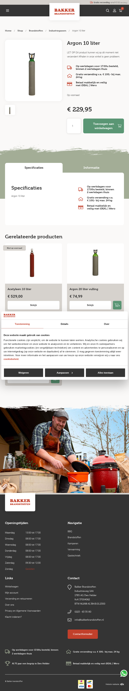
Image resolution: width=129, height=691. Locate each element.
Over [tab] (106, 324)
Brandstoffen (36, 30)
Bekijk (33, 305)
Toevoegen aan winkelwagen (103, 126)
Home (8, 30)
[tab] (34, 168)
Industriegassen (57, 30)
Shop (20, 30)
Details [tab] (64, 324)
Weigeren (23, 372)
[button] (7, 10)
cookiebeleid (11, 359)
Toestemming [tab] (22, 324)
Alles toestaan (105, 372)
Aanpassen (63, 372)
